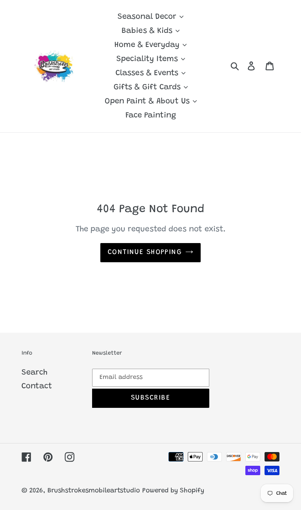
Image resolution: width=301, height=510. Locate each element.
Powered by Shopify (173, 491)
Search (34, 373)
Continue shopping (144, 252)
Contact (37, 386)
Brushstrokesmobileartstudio (93, 491)
